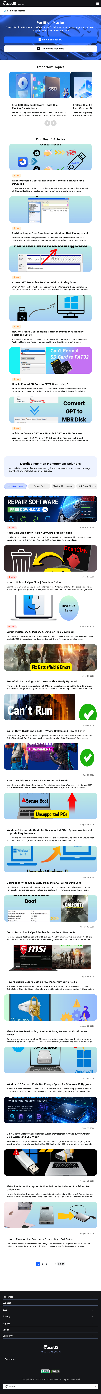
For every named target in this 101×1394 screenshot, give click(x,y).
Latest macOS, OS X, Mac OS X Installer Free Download (40, 631)
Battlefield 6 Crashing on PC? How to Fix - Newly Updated (42, 681)
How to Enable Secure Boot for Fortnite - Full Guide (37, 780)
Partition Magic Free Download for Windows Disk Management (50, 233)
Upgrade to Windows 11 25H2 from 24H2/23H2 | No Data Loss (44, 882)
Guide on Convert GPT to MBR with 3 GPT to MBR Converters (48, 433)
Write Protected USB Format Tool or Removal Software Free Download (48, 182)
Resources (8, 1296)
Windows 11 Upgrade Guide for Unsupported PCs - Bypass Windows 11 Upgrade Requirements (49, 832)
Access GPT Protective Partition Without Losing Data (44, 282)
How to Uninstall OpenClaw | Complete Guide (34, 582)
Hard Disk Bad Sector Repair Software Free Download (39, 532)
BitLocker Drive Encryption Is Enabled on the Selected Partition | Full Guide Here (48, 1188)
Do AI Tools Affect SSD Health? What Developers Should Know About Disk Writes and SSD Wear (48, 1135)
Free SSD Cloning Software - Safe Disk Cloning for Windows (35, 106)
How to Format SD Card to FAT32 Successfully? (40, 384)
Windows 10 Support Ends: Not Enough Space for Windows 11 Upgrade (49, 1084)
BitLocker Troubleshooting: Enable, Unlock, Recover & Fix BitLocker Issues (47, 1033)
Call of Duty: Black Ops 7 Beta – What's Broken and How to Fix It (46, 730)
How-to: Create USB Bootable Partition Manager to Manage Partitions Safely (48, 333)
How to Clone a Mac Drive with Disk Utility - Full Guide (40, 1239)
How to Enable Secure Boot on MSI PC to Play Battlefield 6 (42, 981)
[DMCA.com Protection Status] (56, 1371)
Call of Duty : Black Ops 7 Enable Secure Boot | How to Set (41, 932)
